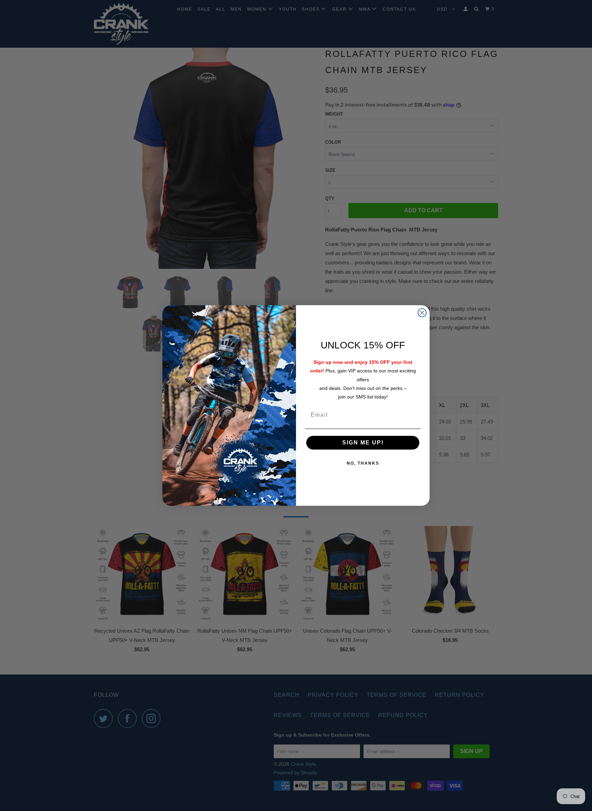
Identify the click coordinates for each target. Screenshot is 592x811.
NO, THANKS (363, 463)
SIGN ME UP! (363, 442)
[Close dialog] (422, 313)
